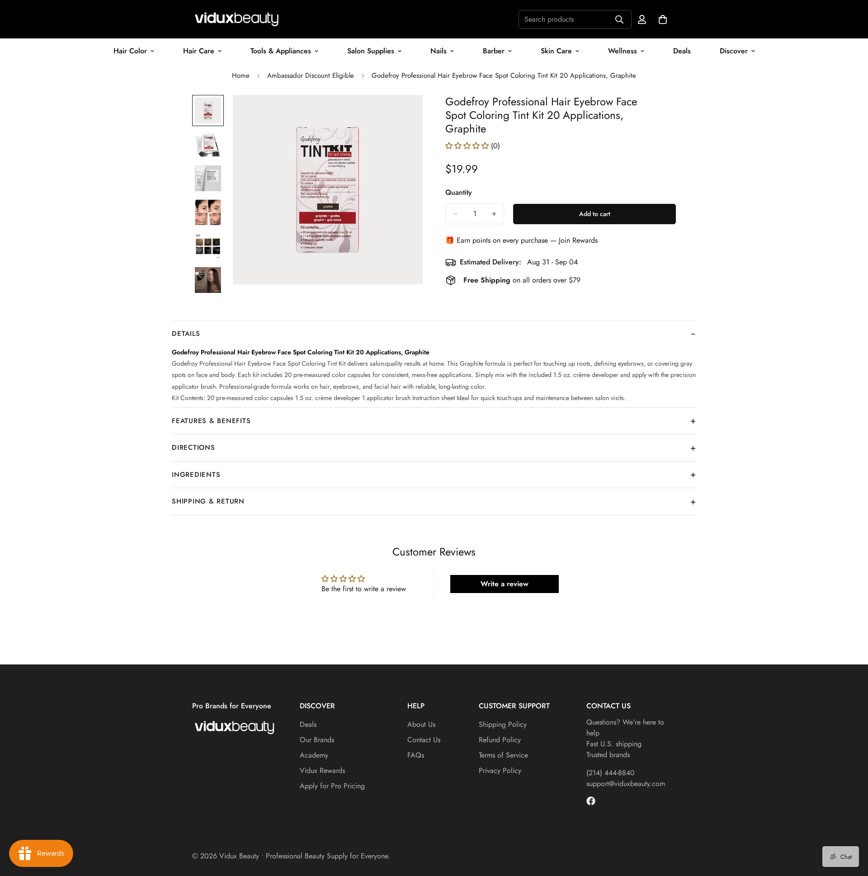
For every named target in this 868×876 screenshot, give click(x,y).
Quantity (458, 192)
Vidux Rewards (322, 770)
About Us (421, 724)
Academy (314, 755)
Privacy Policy (500, 770)
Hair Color (130, 51)
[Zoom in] (403, 114)
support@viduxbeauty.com (625, 783)
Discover (734, 51)
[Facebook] (590, 800)
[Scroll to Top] (850, 826)
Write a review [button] (504, 584)
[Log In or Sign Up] (642, 19)
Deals (682, 51)
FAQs (415, 755)
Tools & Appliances (280, 51)
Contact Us (423, 740)
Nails (438, 51)
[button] (468, 146)
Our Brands (317, 740)
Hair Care (198, 51)
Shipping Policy (503, 724)
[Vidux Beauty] (237, 19)
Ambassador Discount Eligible (310, 75)
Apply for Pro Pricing (332, 786)
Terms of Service (503, 755)
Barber (494, 51)
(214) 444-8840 (610, 773)
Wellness (622, 51)
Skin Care (556, 51)
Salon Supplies (370, 51)
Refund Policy (500, 740)
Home (241, 75)
